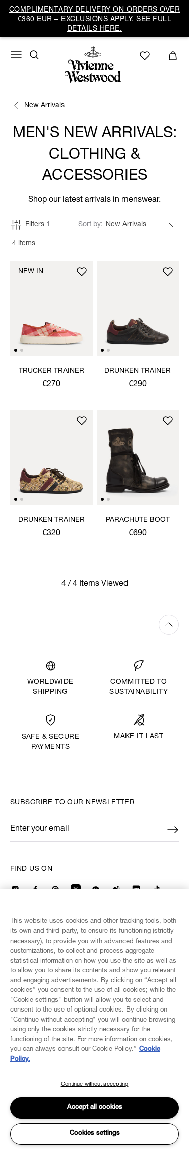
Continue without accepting (95, 1084)
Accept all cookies (94, 1107)
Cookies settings (95, 1133)
